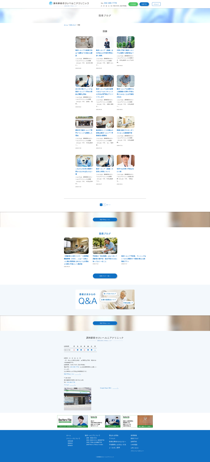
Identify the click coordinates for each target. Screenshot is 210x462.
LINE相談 (133, 4)
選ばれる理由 (113, 435)
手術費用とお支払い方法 (117, 444)
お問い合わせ (135, 448)
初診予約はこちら (105, 219)
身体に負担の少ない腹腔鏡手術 (95, 440)
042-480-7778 (110, 3)
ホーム (66, 25)
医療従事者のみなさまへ (117, 441)
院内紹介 (70, 445)
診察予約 (144, 4)
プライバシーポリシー (137, 451)
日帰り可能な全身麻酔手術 (94, 442)
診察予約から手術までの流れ (94, 444)
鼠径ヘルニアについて (92, 435)
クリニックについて (73, 438)
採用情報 (134, 435)
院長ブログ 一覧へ (105, 276)
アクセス (66, 385)
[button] (156, 4)
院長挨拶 (70, 441)
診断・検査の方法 (91, 438)
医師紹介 (70, 443)
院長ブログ (72, 25)
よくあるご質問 (114, 447)
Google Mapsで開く (106, 388)
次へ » (108, 204)
